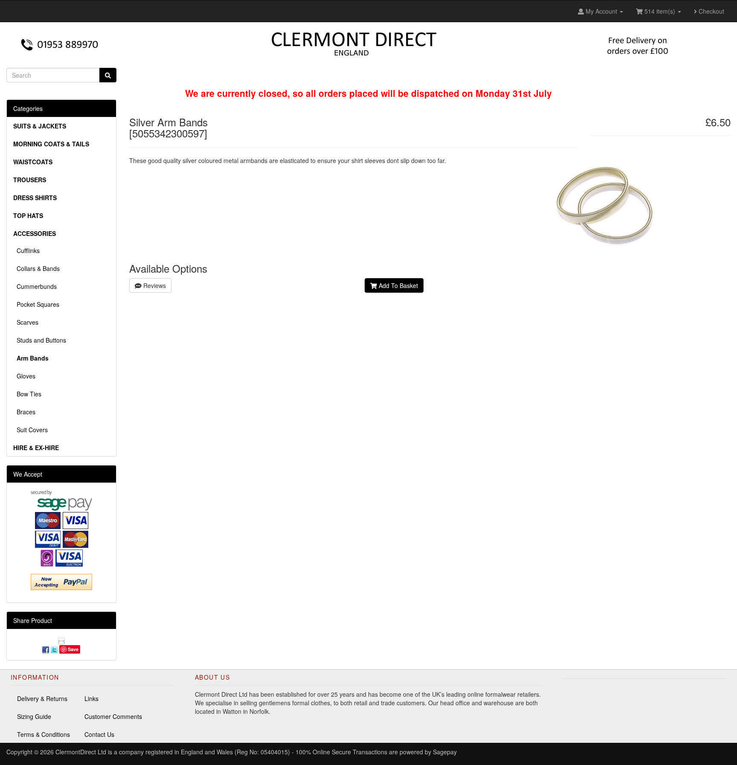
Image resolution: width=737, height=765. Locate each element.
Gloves (24, 376)
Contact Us (99, 734)
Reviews (154, 285)
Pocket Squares (36, 304)
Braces (24, 411)
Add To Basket (397, 285)
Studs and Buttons (39, 340)
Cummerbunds (35, 286)
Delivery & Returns (42, 698)
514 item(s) (660, 11)
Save (73, 649)
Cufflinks (26, 250)
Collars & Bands (36, 268)
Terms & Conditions (43, 734)
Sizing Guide (34, 716)
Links (91, 698)
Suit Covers (30, 429)
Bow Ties (27, 394)
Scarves (25, 322)
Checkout (710, 11)
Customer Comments (113, 716)
